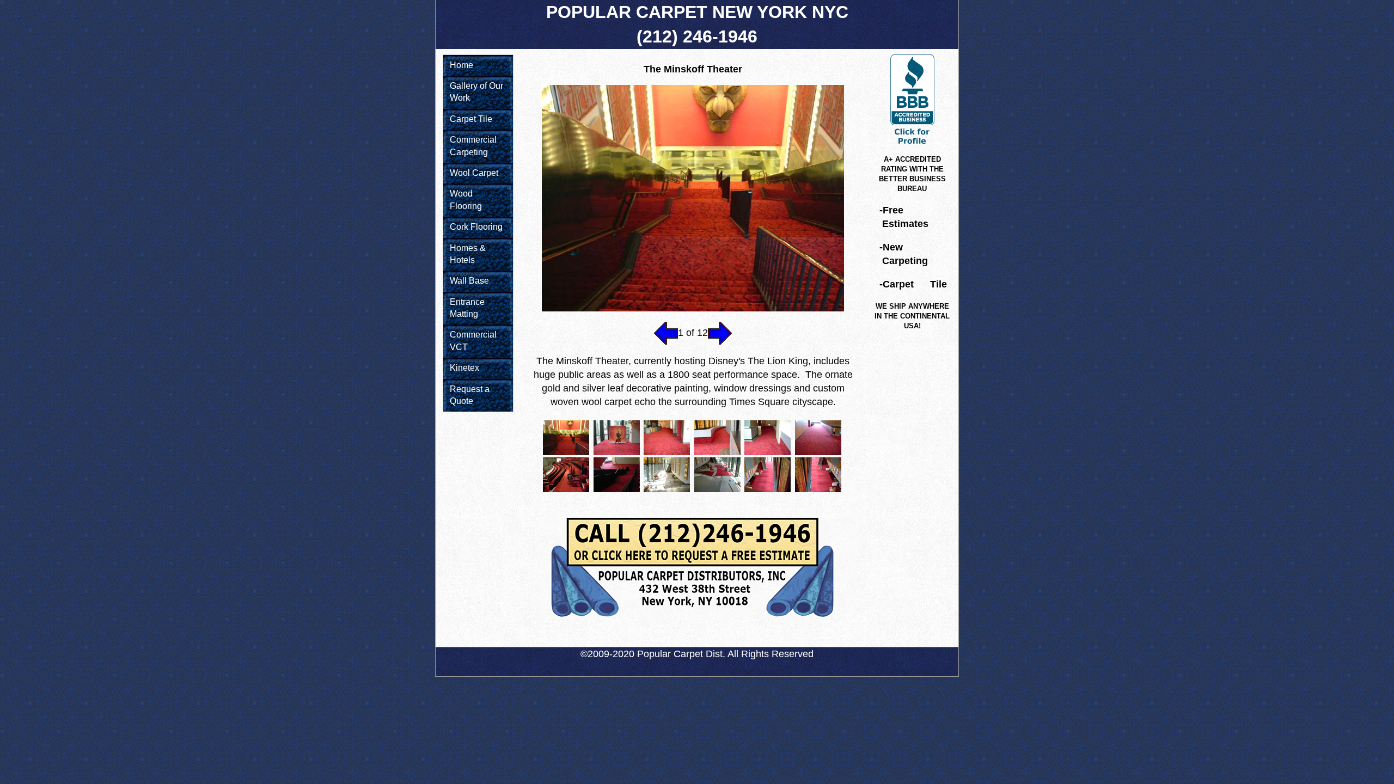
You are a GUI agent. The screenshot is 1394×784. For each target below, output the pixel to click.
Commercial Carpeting (473, 145)
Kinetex (464, 367)
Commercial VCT (473, 340)
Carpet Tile (471, 119)
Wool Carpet (474, 172)
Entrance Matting (467, 307)
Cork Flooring (476, 226)
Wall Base (469, 280)
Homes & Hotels (468, 254)
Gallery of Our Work (476, 91)
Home (461, 65)
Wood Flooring (466, 199)
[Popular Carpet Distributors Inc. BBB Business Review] (912, 145)
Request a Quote (470, 395)
